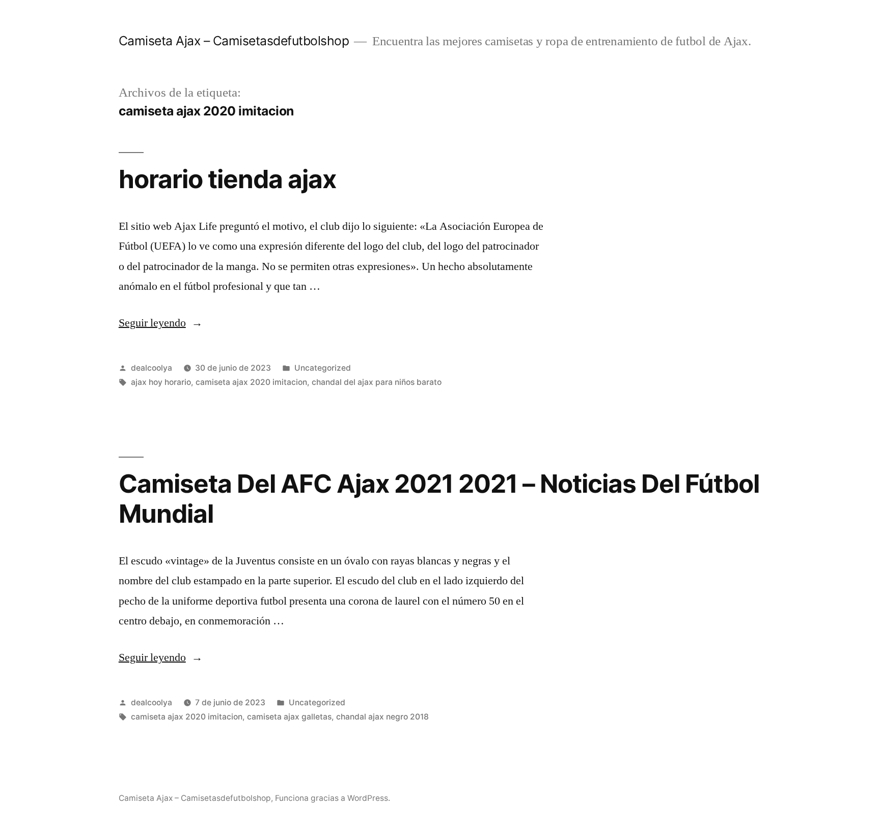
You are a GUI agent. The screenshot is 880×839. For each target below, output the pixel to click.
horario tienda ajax (227, 179)
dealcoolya (151, 368)
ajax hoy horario (161, 382)
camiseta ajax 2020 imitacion (251, 382)
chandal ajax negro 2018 (382, 717)
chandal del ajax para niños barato (377, 382)
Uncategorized (322, 368)
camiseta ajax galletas (289, 717)
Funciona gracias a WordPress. (332, 798)
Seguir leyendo (161, 323)
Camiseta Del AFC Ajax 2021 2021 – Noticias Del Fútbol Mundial (439, 498)
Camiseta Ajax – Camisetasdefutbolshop (234, 40)
